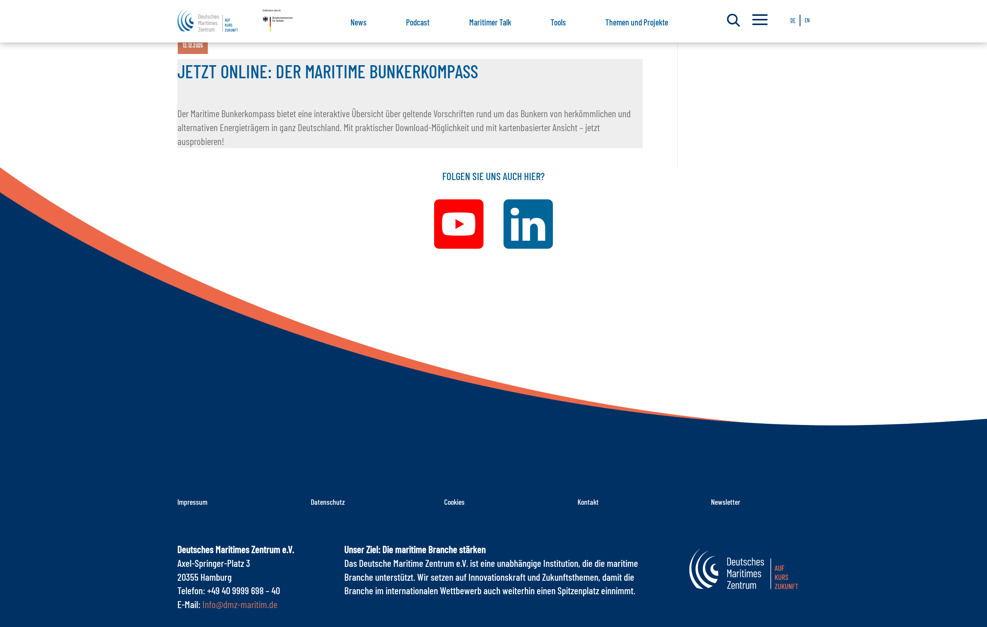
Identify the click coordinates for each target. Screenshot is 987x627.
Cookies (454, 501)
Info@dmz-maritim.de (239, 604)
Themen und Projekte (636, 22)
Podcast (417, 22)
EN (807, 20)
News (358, 22)
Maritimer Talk (490, 22)
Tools (558, 22)
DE (792, 20)
